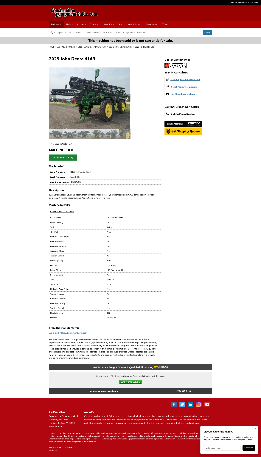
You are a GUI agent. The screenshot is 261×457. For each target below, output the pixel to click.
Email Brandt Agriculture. (182, 93)
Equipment (56, 24)
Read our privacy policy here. (60, 447)
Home (51, 47)
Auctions (80, 24)
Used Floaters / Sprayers (89, 47)
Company (94, 24)
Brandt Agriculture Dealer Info (185, 79)
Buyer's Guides (134, 24)
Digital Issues (151, 24)
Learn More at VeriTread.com (103, 391)
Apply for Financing (63, 157)
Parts (120, 24)
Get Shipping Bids (130, 382)
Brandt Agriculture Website (183, 86)
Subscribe (108, 24)
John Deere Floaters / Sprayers (117, 47)
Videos (165, 24)
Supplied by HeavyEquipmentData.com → (69, 332)
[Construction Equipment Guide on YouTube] (208, 406)
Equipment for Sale (66, 47)
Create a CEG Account (238, 2)
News (68, 24)
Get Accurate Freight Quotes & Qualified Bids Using (123, 367)
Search (207, 32)
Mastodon (53, 450)
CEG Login (254, 2)
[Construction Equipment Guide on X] (183, 406)
